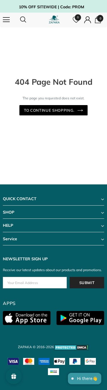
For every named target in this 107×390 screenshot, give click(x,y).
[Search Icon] (28, 20)
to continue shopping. (49, 110)
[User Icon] (87, 19)
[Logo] (54, 19)
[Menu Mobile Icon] (6, 19)
